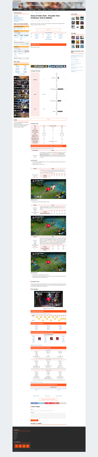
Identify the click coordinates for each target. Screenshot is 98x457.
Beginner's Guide (36, 395)
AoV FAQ (57, 9)
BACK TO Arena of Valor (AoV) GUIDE (48, 399)
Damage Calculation (17, 18)
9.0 (24, 37)
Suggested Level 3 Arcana (18, 17)
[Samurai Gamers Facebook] (16, 446)
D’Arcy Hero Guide (74, 61)
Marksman (44, 94)
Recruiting (15, 437)
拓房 (40, 20)
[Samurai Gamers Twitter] (20, 446)
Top (14, 9)
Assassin (60, 35)
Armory (44, 9)
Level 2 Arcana (48, 359)
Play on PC (63, 9)
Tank (48, 35)
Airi (14, 40)
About (15, 438)
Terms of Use (16, 434)
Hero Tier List (47, 395)
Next (27, 43)
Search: (19, 33)
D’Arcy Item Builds (74, 59)
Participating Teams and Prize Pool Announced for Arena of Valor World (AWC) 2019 (77, 56)
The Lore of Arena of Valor (19, 19)
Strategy (21, 37)
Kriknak (60, 329)
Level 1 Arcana (48, 350)
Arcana (39, 9)
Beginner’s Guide (32, 9)
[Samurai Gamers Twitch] (27, 446)
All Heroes (48, 29)
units (56, 141)
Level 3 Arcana (48, 370)
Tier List (25, 9)
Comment (32, 412)
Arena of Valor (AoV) (45, 20)
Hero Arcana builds (39, 382)
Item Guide (16, 15)
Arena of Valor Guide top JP (20, 28)
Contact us (15, 435)
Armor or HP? (16, 16)
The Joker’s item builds (38, 345)
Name (32, 409)
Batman (36, 329)
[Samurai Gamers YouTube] (23, 446)
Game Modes (16, 21)
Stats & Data (50, 9)
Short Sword (16, 56)
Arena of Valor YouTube (50, 308)
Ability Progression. (50, 148)
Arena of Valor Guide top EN (20, 27)
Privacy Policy (16, 432)
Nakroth (48, 329)
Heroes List (19, 9)
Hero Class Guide (59, 395)
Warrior (36, 35)
